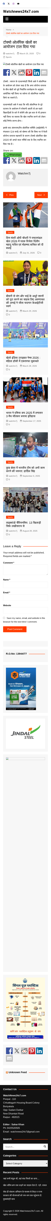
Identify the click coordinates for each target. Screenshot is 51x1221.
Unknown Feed (18, 1072)
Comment (8, 562)
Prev (11, 195)
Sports (9, 57)
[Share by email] (44, 72)
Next (39, 195)
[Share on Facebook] (6, 72)
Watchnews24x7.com (21, 11)
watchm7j (10, 53)
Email (6, 592)
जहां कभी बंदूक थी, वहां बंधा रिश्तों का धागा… (21, 1178)
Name (6, 579)
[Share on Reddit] (21, 72)
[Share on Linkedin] (36, 72)
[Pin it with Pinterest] (29, 72)
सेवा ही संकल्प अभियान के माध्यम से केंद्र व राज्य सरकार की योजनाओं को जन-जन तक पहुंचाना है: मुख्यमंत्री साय (22, 1195)
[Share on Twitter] (14, 72)
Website (7, 605)
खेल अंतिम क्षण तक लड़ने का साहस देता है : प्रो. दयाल (25, 1185)
